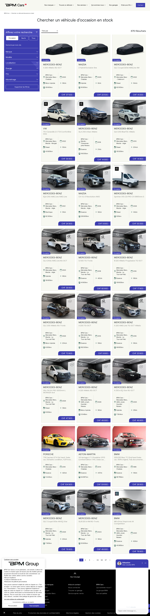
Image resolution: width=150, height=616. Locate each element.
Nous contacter (74, 587)
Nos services (81, 5)
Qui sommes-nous (97, 5)
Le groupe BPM (102, 590)
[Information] (142, 563)
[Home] (14, 5)
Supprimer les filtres (22, 87)
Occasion (12, 38)
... (93, 560)
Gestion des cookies (93, 613)
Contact (140, 5)
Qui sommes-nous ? (103, 587)
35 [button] (98, 560)
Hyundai (46, 602)
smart (46, 596)
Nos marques (48, 5)
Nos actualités (101, 593)
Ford (45, 605)
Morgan (46, 590)
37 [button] (106, 560)
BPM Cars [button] (99, 584)
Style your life (126, 5)
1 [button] (81, 560)
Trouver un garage (75, 590)
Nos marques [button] (48, 584)
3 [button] (89, 560)
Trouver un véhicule (65, 5)
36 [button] (102, 560)
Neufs (23, 38)
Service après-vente (76, 593)
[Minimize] (145, 563)
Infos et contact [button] (74, 584)
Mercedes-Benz (50, 593)
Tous (33, 38)
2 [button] (85, 560)
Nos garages (113, 5)
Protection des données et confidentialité (44, 613)
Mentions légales (72, 613)
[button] (77, 560)
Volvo (46, 587)
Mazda (46, 599)
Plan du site (17, 613)
